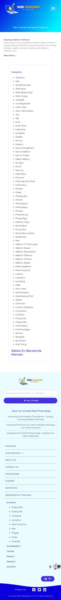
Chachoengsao (22, 329)
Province (19, 177)
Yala (17, 81)
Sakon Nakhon (22, 159)
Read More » (9, 55)
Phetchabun (21, 207)
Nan (17, 240)
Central (10, 551)
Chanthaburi (21, 326)
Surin (17, 122)
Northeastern (14, 546)
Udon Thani (21, 107)
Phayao (19, 211)
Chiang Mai (21, 322)
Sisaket (19, 137)
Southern (11, 566)
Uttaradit (19, 100)
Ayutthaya (20, 340)
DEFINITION (11, 488)
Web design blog (23, 92)
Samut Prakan (22, 155)
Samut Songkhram (24, 148)
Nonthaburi (21, 226)
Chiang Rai (20, 318)
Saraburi (19, 144)
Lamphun (20, 277)
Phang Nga (21, 218)
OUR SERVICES (12, 453)
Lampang (20, 281)
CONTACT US (12, 467)
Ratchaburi (20, 174)
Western (11, 561)
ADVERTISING (12, 474)
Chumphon (21, 311)
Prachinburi (21, 185)
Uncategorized (22, 103)
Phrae (18, 192)
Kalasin (18, 300)
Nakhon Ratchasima (25, 251)
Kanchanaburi (22, 292)
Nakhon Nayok (22, 263)
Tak (17, 118)
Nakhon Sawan (22, 248)
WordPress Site (23, 85)
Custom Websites (24, 307)
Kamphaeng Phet (24, 296)
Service (19, 140)
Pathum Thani (22, 222)
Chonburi (19, 314)
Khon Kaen (20, 288)
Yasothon (20, 77)
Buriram (19, 333)
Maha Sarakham (23, 266)
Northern (11, 502)
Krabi (17, 285)
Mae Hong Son (22, 270)
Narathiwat (20, 237)
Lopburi (19, 274)
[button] (53, 8)
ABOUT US (10, 460)
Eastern (11, 556)
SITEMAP (9, 481)
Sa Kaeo (19, 163)
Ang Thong (21, 344)
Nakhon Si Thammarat (26, 244)
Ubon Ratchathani (24, 111)
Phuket (19, 188)
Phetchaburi (21, 203)
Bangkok (19, 337)
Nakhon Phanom (23, 255)
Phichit (18, 200)
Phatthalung (21, 214)
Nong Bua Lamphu (25, 233)
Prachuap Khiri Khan (25, 181)
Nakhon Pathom (23, 259)
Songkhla (20, 133)
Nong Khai (20, 229)
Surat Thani (20, 126)
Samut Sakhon (22, 151)
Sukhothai (20, 129)
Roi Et (18, 166)
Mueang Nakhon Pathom (17, 39)
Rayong (19, 170)
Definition (20, 303)
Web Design (21, 96)
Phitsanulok (21, 196)
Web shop (20, 88)
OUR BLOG (10, 446)
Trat (17, 114)
